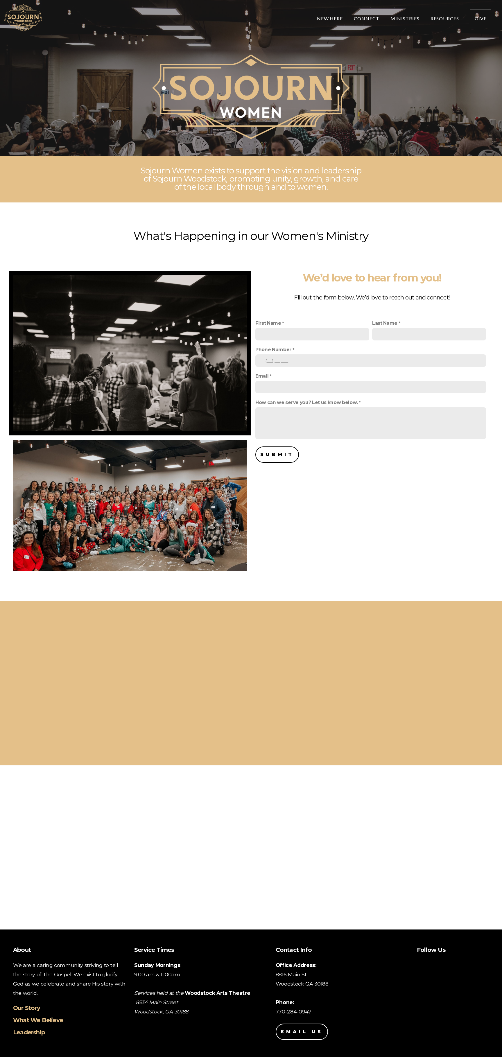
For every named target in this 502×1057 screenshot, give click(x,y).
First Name (268, 323)
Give (481, 18)
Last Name (384, 323)
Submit (277, 454)
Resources (445, 18)
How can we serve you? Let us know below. (306, 402)
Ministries (405, 18)
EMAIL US (302, 1031)
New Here (330, 18)
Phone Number (273, 349)
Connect (367, 18)
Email (261, 376)
